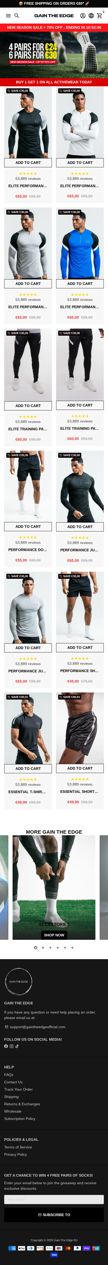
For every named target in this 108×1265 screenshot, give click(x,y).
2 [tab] (43, 947)
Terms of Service (18, 1147)
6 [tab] (72, 947)
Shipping (11, 1097)
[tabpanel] (54, 887)
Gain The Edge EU (66, 1240)
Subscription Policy (19, 1119)
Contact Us (13, 1082)
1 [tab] (35, 947)
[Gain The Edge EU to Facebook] (6, 1046)
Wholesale (12, 1111)
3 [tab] (50, 947)
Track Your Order (18, 1089)
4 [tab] (58, 947)
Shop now (54, 935)
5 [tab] (65, 947)
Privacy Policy (15, 1154)
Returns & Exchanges (22, 1104)
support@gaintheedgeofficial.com (35, 1027)
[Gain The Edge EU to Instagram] (11, 1046)
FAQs (8, 1075)
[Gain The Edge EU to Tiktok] (17, 1046)
